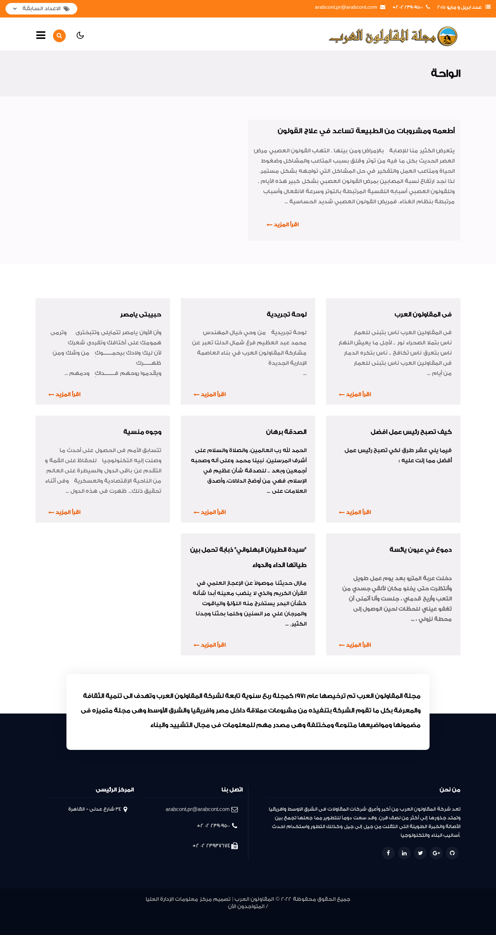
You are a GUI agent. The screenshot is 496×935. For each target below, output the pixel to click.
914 (393, 914)
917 (366, 914)
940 (125, 914)
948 (42, 914)
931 (224, 914)
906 (446, 914)
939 (136, 914)
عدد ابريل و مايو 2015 (459, 7)
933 (202, 914)
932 (213, 914)
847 (255, 923)
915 (384, 914)
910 (428, 914)
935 (180, 914)
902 (229, 923)
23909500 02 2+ (408, 7)
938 (147, 914)
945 (74, 914)
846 (265, 923)
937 (158, 914)
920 (337, 914)
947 (53, 914)
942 (106, 914)
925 (286, 914)
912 (412, 914)
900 (246, 923)
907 (436, 914)
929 (243, 914)
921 (328, 914)
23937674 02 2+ (211, 845)
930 (233, 914)
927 (265, 914)
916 (375, 914)
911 (420, 914)
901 (238, 923)
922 (318, 914)
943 (96, 914)
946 (63, 914)
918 (356, 914)
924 (297, 914)
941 (116, 914)
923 (308, 914)
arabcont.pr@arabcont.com (346, 7)
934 (191, 914)
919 (347, 914)
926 (275, 914)
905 (455, 914)
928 (254, 914)
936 (169, 914)
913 (403, 914)
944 (85, 914)
